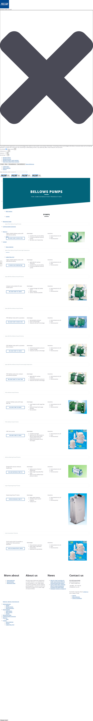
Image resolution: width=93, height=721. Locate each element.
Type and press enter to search (7, 172)
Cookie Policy (6, 166)
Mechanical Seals (11, 583)
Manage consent (4, 720)
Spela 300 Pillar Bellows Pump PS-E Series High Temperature (18, 364)
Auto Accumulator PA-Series (11, 533)
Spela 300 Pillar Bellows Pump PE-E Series (14, 276)
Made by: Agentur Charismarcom (11, 601)
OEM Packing (9, 611)
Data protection (6, 168)
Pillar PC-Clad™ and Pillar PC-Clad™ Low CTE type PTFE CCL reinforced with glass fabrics (57, 582)
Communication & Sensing (9, 616)
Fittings (7, 605)
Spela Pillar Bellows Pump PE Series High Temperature (17, 250)
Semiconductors (11, 580)
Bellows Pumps (9, 607)
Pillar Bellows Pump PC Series (12, 422)
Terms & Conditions (77, 598)
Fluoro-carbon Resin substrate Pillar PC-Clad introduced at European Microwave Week (57, 586)
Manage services (7, 159)
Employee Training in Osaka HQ (58, 588)
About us (5, 618)
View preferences (12, 164)
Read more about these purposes (11, 161)
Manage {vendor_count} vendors (11, 160)
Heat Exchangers (10, 608)
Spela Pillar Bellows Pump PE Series (13, 224)
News (7, 619)
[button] (46, 77)
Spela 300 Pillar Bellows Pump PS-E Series (14, 336)
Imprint (5, 169)
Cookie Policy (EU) (10, 624)
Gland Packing (10, 582)
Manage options (7, 157)
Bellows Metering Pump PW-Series (12, 457)
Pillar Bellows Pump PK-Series (12, 392)
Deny (6, 164)
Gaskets (8, 613)
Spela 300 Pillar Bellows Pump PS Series (14, 308)
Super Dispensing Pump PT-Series (12, 485)
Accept (2, 164)
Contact (5, 620)
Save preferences (21, 164)
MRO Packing (9, 612)
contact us (85, 591)
